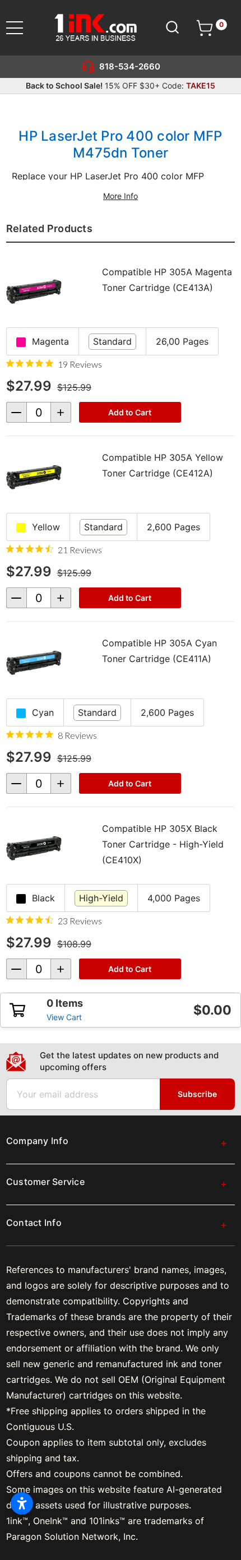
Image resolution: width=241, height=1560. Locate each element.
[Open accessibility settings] (22, 1503)
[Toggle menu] (21, 27)
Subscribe (197, 1094)
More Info (120, 196)
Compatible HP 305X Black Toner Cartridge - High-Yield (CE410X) (163, 844)
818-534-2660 (129, 66)
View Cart (64, 1017)
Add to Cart (129, 412)
